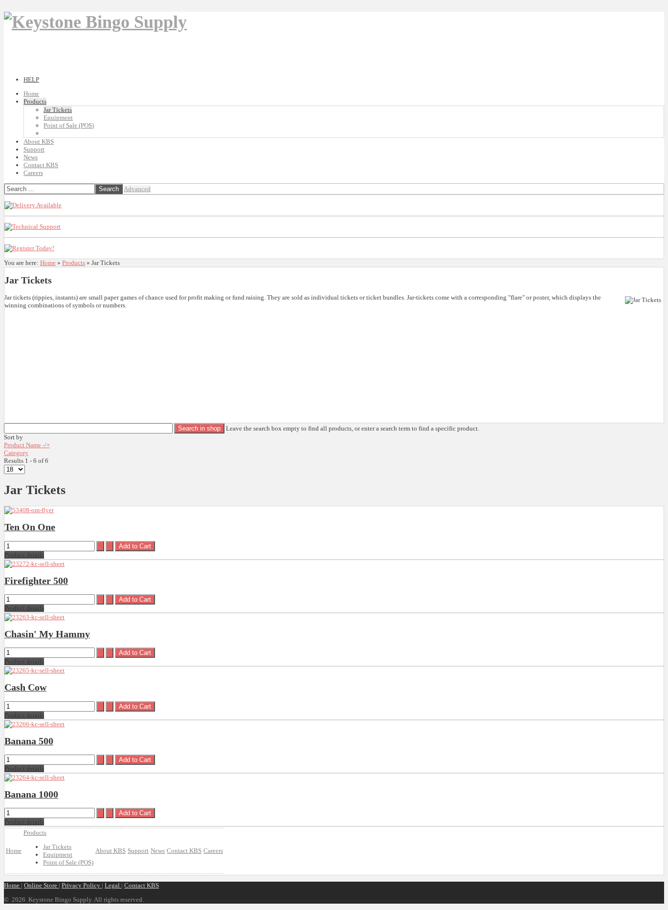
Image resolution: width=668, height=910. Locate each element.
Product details (24, 555)
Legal (113, 885)
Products (73, 262)
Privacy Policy (82, 885)
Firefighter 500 (36, 581)
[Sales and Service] (33, 205)
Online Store (41, 885)
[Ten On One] (29, 510)
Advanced (137, 189)
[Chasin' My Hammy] (34, 617)
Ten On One (29, 527)
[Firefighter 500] (34, 563)
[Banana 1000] (34, 777)
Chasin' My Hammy (47, 634)
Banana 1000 (31, 794)
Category (16, 452)
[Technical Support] (32, 226)
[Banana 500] (34, 724)
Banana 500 (28, 741)
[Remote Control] (29, 248)
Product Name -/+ (27, 445)
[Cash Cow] (34, 670)
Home (48, 262)
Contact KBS (141, 885)
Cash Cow (25, 687)
